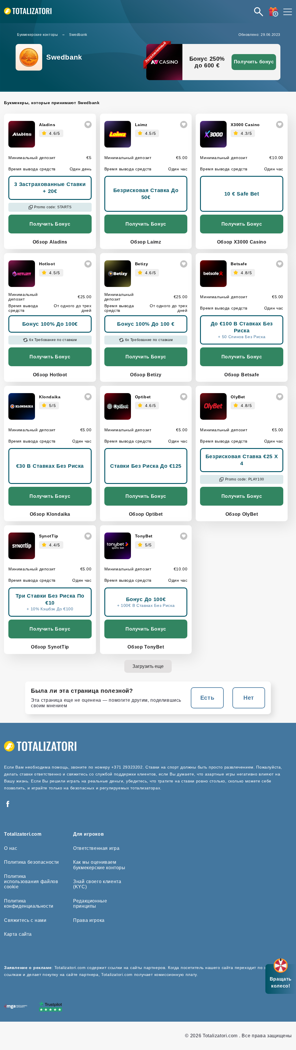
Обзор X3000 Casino (242, 242)
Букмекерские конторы (37, 35)
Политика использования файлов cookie (31, 881)
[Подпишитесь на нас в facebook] (7, 804)
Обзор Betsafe (241, 374)
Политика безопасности (31, 862)
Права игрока (89, 920)
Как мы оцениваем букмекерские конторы (99, 865)
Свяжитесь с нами (25, 920)
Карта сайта (18, 934)
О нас (10, 848)
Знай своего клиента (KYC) (97, 884)
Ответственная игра (96, 848)
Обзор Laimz (145, 242)
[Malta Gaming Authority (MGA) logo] (15, 1007)
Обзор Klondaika (50, 514)
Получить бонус (254, 61)
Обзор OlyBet (241, 514)
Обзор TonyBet (145, 646)
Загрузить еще (148, 666)
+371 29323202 (127, 767)
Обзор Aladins (50, 242)
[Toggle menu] (287, 11)
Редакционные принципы (90, 903)
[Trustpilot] (50, 1007)
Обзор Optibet (146, 514)
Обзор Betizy (146, 374)
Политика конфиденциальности (28, 903)
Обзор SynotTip (50, 646)
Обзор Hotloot (50, 374)
